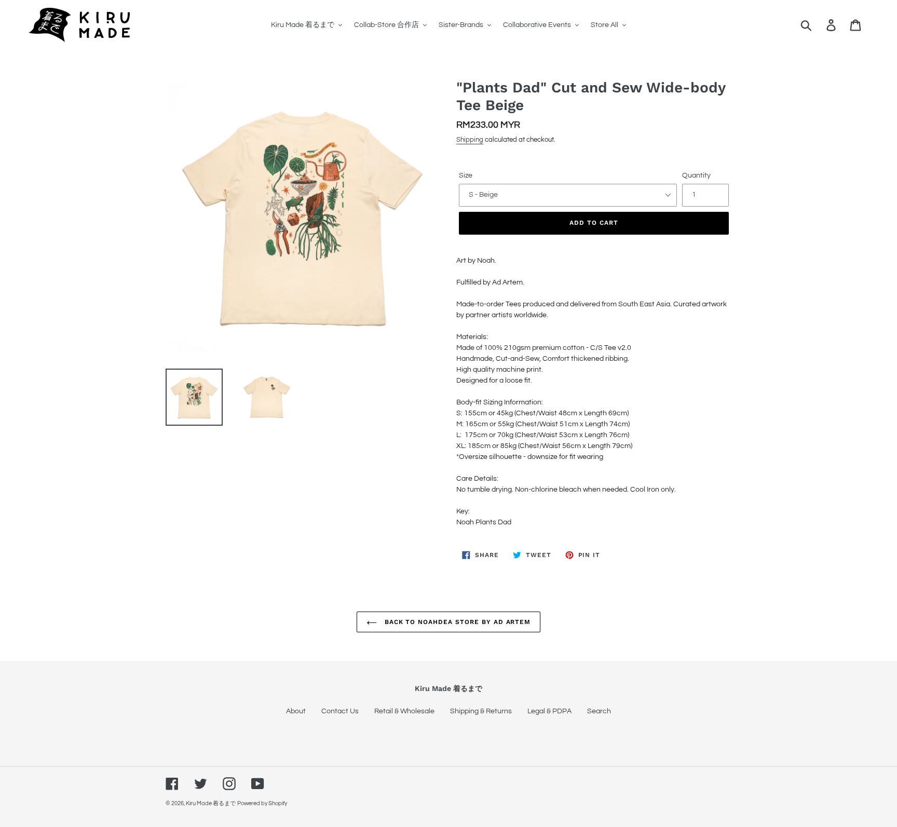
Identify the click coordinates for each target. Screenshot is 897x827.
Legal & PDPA (549, 711)
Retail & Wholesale (404, 711)
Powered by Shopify (262, 803)
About (296, 711)
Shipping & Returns (481, 711)
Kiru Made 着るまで (211, 803)
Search (599, 711)
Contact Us (340, 711)
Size (465, 175)
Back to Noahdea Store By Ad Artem (456, 622)
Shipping (469, 139)
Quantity (696, 175)
